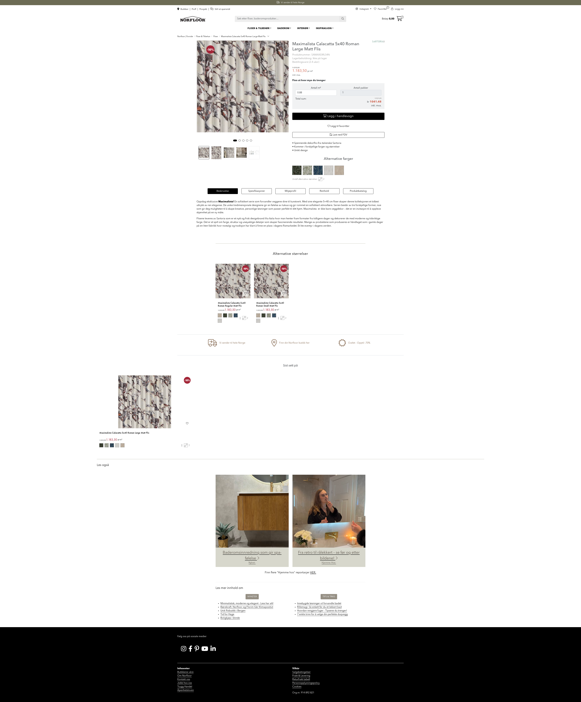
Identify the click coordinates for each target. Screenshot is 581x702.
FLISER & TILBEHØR (258, 28)
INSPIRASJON (324, 28)
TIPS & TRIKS (329, 597)
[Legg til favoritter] (245, 293)
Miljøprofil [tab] (290, 191)
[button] (235, 140)
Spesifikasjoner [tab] (256, 191)
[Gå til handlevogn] (399, 20)
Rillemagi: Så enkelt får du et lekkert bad (319, 607)
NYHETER (252, 597)
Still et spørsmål (222, 9)
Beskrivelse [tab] (223, 191)
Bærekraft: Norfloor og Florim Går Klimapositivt (246, 607)
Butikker (184, 9)
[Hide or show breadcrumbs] (268, 37)
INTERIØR (302, 28)
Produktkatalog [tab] (358, 191)
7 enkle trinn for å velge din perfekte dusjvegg (322, 614)
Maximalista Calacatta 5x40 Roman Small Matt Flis (270, 304)
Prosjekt (203, 9)
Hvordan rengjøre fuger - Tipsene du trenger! (322, 611)
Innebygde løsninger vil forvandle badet (319, 603)
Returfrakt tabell (301, 679)
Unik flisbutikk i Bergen (232, 611)
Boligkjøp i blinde (230, 618)
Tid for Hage (227, 614)
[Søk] (342, 19)
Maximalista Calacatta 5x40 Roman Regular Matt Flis (232, 304)
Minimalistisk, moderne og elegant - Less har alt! (246, 603)
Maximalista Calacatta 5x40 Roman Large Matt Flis (124, 432)
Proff (194, 9)
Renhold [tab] (324, 191)
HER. (313, 572)
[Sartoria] (378, 41)
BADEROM (283, 28)
